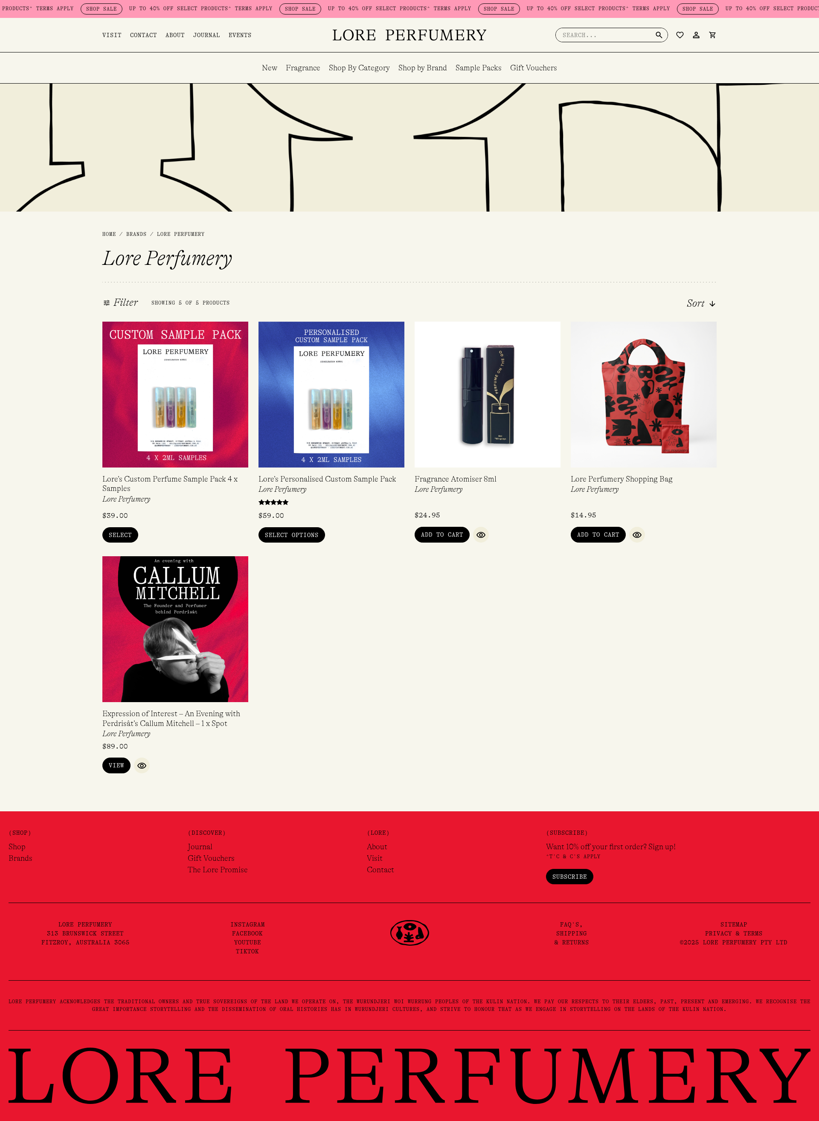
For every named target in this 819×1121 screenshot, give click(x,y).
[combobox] (679, 303)
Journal (206, 35)
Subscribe (569, 876)
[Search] (659, 35)
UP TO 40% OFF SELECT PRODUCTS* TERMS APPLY (175, 9)
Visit (112, 35)
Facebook (247, 933)
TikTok (247, 951)
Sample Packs (479, 68)
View (116, 765)
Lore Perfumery (126, 499)
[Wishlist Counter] (680, 35)
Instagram (247, 924)
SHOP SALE (76, 9)
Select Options (292, 534)
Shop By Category (359, 68)
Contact (143, 35)
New (269, 68)
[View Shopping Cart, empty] (712, 35)
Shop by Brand (422, 68)
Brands (20, 858)
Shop (17, 846)
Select (120, 534)
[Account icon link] (696, 35)
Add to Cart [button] (442, 534)
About (175, 35)
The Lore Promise (218, 869)
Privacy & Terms (734, 933)
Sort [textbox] (696, 304)
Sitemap (733, 924)
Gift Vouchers (533, 68)
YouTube (247, 942)
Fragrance (303, 68)
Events (240, 35)
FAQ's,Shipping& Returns (572, 933)
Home (109, 234)
